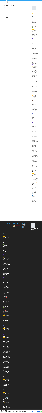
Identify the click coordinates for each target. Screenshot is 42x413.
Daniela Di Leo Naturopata (7, 6)
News (13, 6)
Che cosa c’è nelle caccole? (9, 5)
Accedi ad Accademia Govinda (16, 228)
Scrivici (5, 229)
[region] (21, 411)
